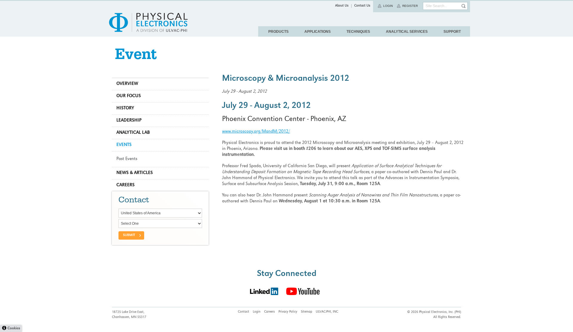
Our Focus (128, 96)
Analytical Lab (133, 133)
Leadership (128, 120)
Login (388, 5)
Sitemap (306, 312)
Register (410, 5)
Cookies (13, 329)
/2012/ (283, 131)
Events (124, 145)
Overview (127, 84)
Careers (125, 185)
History (125, 108)
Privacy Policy (287, 312)
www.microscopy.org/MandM (249, 131)
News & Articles (134, 173)
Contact (243, 312)
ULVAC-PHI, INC (327, 312)
